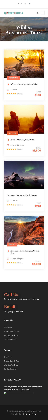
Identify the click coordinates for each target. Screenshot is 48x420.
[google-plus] (25, 4)
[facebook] (18, 4)
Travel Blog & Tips (11, 331)
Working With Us (11, 335)
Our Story (8, 327)
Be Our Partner (10, 339)
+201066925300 (15, 299)
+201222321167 (31, 299)
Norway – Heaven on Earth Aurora (22, 195)
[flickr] (21, 4)
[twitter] (29, 4)
